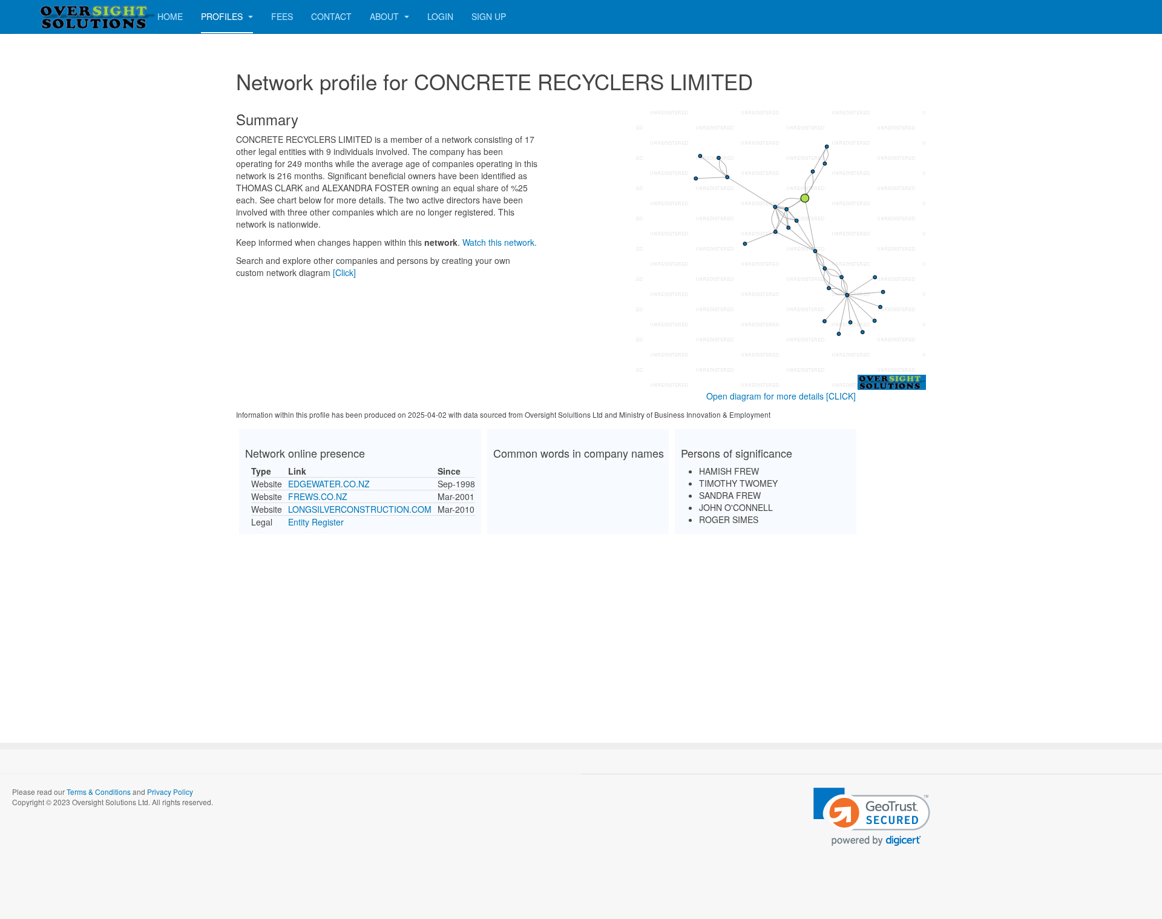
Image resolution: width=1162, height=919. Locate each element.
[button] (872, 817)
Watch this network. (499, 242)
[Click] (344, 272)
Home (170, 16)
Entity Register (316, 522)
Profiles (223, 16)
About (385, 16)
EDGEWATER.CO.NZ (329, 484)
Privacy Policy (170, 791)
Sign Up (488, 16)
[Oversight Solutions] (60, 16)
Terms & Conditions (99, 791)
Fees (282, 16)
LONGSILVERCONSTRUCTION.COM (360, 509)
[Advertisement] (581, 628)
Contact (331, 16)
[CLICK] (841, 396)
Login (440, 16)
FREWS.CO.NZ (317, 496)
